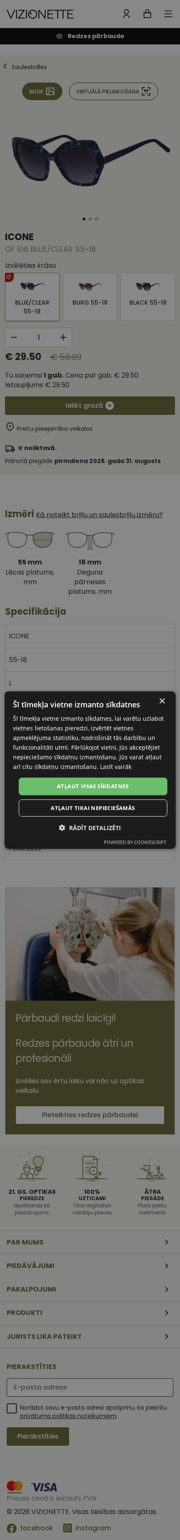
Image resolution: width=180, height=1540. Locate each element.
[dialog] (90, 770)
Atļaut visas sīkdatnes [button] (93, 786)
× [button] (162, 701)
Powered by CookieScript (135, 842)
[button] (90, 828)
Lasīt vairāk (115, 767)
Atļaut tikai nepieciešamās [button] (93, 808)
